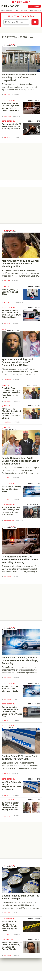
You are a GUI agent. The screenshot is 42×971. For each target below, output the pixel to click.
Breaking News (6, 10)
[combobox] (16, 22)
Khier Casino (7, 94)
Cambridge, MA (7, 939)
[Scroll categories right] (40, 10)
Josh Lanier (7, 137)
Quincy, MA (6, 286)
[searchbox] (17, 22)
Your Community (21, 10)
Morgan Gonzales (9, 303)
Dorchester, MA (8, 44)
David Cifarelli (7, 379)
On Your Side (34, 10)
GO (35, 22)
